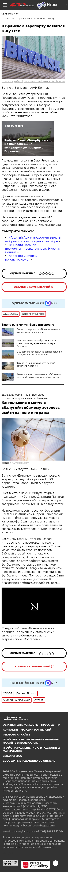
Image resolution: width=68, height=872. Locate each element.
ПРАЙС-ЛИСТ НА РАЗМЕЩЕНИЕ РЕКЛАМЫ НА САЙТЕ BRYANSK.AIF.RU (31, 741)
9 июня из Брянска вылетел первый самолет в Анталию (36, 364)
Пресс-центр (50, 724)
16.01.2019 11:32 (10, 14)
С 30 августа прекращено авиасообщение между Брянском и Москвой (39, 353)
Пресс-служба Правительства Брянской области (33, 81)
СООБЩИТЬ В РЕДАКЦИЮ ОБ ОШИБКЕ (29, 760)
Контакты (10, 729)
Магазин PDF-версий (36, 729)
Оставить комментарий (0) (34, 286)
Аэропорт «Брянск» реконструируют (21, 257)
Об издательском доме (20, 724)
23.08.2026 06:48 (12, 394)
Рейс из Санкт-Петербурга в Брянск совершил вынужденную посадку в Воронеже (36, 343)
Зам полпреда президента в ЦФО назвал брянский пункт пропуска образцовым (39, 375)
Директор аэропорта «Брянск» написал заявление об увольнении (38, 330)
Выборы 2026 (12, 755)
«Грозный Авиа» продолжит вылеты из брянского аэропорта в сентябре (33, 239)
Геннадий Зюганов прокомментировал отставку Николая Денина (33, 248)
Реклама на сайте (16, 734)
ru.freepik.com (20, 462)
